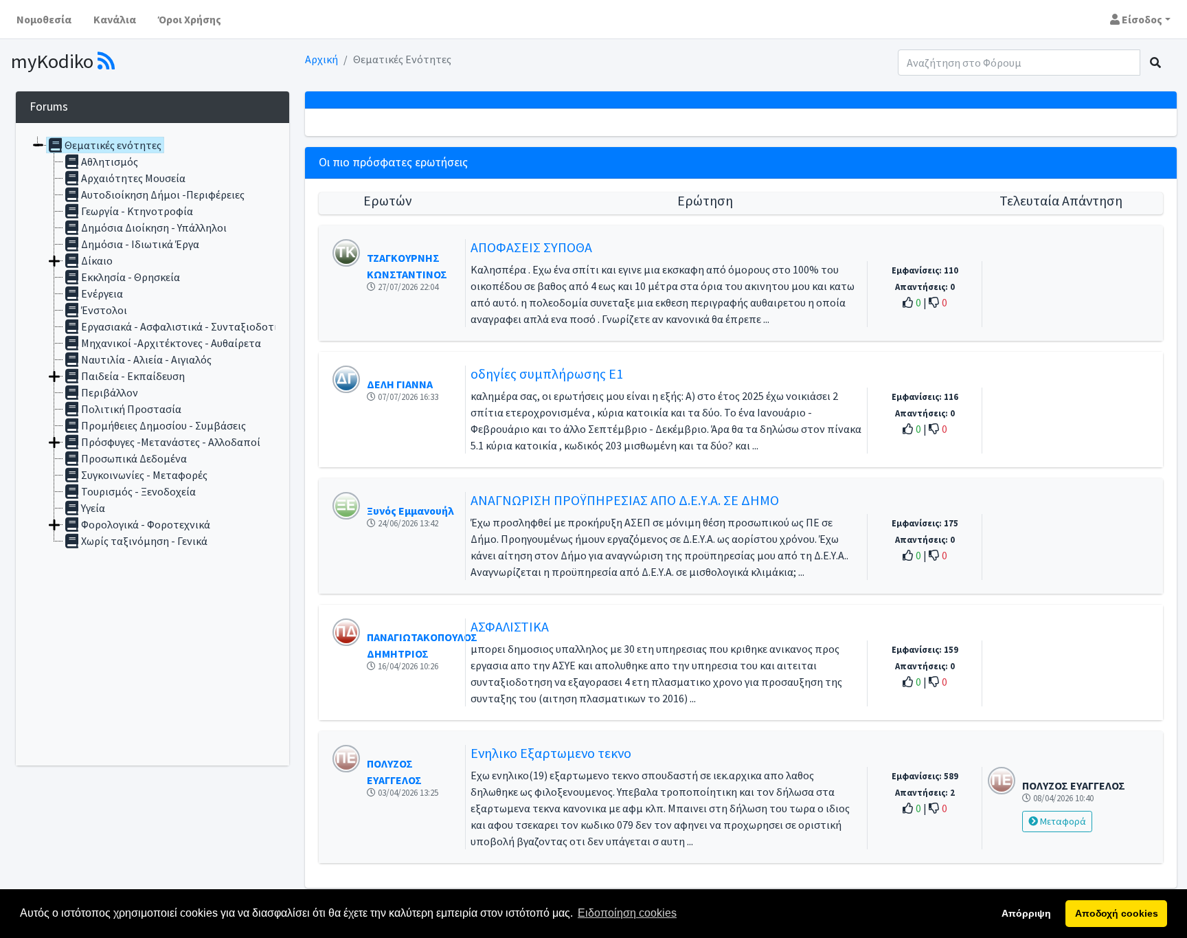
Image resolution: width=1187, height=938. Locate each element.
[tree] (152, 444)
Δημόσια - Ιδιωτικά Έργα (140, 244)
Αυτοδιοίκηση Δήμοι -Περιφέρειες (163, 194)
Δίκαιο (97, 260)
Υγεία (93, 508)
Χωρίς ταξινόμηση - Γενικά (144, 541)
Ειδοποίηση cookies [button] (627, 913)
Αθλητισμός (109, 161)
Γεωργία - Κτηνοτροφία (137, 211)
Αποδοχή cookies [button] (1116, 913)
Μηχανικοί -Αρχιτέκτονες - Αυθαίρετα (171, 343)
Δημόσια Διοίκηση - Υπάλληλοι (154, 227)
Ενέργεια (102, 293)
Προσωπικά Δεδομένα (134, 458)
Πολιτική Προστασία (131, 409)
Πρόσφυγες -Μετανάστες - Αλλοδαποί (170, 442)
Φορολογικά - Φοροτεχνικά (145, 524)
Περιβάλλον (109, 392)
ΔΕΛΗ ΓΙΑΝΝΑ (400, 384)
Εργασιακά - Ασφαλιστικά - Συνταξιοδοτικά (185, 326)
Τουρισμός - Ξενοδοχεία (138, 491)
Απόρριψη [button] (1026, 913)
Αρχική (321, 59)
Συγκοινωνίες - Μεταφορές (144, 475)
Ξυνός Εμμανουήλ (410, 510)
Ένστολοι (104, 310)
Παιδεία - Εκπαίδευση (133, 376)
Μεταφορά (1062, 821)
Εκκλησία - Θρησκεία (130, 277)
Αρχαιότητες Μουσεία (133, 178)
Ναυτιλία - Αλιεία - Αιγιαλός (146, 359)
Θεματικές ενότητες (113, 145)
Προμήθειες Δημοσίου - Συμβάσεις (163, 425)
